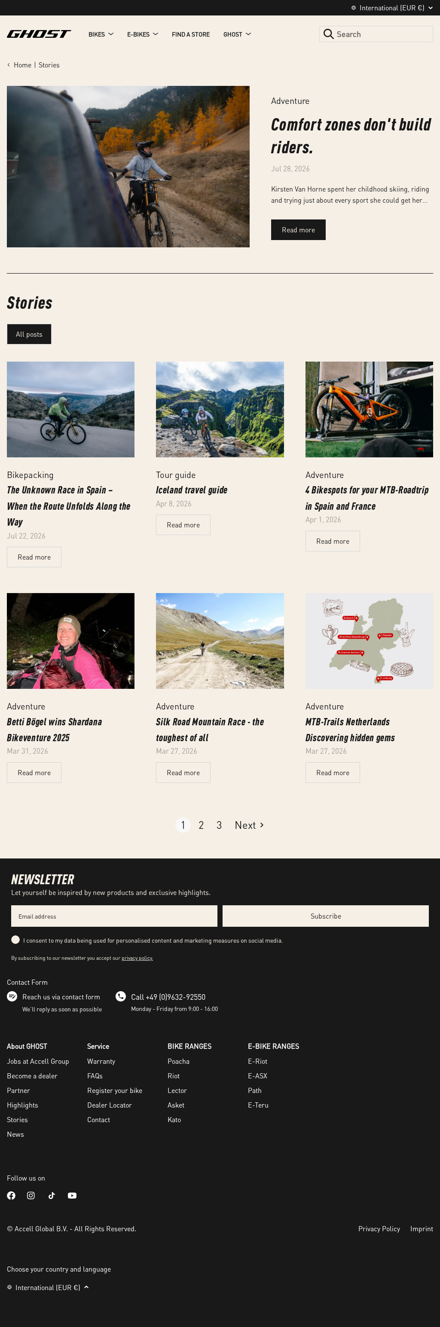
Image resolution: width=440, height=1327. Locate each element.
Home (22, 64)
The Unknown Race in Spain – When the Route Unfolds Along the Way (69, 505)
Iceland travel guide (192, 489)
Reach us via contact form (61, 996)
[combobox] (376, 34)
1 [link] (183, 824)
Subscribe (326, 915)
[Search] (329, 34)
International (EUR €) (392, 7)
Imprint (421, 1228)
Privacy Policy (379, 1228)
